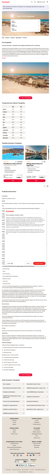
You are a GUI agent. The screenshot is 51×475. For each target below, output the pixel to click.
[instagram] (18, 456)
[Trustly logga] (34, 456)
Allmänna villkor (25, 469)
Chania (14, 430)
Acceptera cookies (39, 263)
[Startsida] (5, 2)
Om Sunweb (37, 430)
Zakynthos (36, 422)
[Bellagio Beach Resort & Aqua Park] (36, 164)
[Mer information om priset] (22, 177)
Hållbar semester (37, 431)
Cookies (14, 445)
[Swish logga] (37, 456)
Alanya (14, 431)
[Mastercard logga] (28, 456)
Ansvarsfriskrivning (14, 449)
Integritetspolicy (14, 443)
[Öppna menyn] (47, 2)
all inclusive (12, 53)
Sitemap (31, 472)
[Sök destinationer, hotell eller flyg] (32, 2)
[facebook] (14, 456)
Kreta (36, 420)
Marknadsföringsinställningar (14, 447)
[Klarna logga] (40, 456)
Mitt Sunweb (37, 445)
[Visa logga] (31, 456)
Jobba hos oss (36, 437)
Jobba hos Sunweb (16, 469)
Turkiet (14, 422)
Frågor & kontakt (37, 443)
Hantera (9, 263)
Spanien (14, 424)
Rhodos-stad (14, 433)
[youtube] (21, 456)
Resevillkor (36, 447)
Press (36, 435)
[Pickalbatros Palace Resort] (13, 164)
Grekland (14, 420)
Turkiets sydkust (37, 424)
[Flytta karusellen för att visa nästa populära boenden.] (47, 186)
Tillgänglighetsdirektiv (36, 433)
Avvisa (28, 263)
